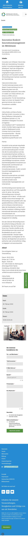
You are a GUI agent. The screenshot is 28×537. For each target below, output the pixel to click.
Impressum (5, 476)
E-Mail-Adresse (11, 368)
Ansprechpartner (6, 461)
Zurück (3, 20)
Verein (3, 451)
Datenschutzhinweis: (13, 420)
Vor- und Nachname (13, 354)
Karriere (20, 7)
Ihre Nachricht (11, 390)
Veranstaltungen (6, 463)
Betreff (9, 375)
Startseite (4, 449)
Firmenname (10, 384)
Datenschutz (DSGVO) (8, 479)
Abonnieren (6, 527)
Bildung (4, 456)
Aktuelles (20, 5)
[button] (3, 534)
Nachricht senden (15, 430)
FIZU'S (3, 458)
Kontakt (4, 474)
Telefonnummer (11, 361)
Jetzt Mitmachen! (26, 280)
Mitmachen (5, 454)
